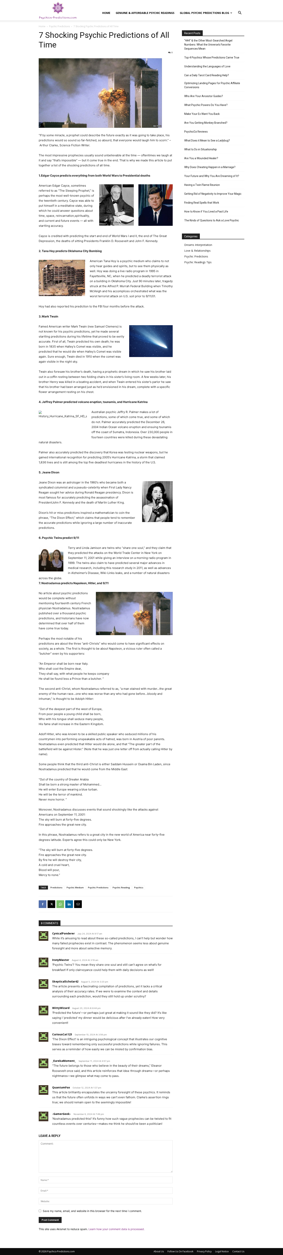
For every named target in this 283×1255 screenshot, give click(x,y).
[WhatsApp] (60, 904)
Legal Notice (222, 1251)
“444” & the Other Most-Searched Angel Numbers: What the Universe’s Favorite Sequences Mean (208, 44)
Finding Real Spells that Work (201, 202)
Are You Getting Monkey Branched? (205, 122)
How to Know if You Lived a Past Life (206, 211)
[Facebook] (42, 904)
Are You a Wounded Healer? (201, 158)
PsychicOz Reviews (196, 131)
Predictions (56, 887)
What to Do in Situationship (200, 149)
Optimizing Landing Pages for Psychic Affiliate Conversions (212, 85)
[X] (51, 904)
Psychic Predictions (59, 26)
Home (106, 13)
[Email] (78, 904)
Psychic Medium (75, 887)
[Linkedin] (69, 904)
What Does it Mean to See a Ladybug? (207, 140)
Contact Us (238, 1251)
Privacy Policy (204, 1251)
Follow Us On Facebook (180, 1251)
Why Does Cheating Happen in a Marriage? (209, 167)
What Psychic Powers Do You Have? (206, 105)
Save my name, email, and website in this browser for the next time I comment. (92, 1211)
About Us (159, 1251)
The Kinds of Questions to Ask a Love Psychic (211, 220)
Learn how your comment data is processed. (117, 1229)
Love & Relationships (197, 250)
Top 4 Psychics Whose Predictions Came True (211, 57)
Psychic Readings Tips (198, 262)
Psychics (138, 887)
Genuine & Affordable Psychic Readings (145, 13)
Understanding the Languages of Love (207, 66)
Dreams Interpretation (198, 245)
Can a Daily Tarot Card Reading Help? (206, 75)
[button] (239, 13)
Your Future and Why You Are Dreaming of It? (211, 176)
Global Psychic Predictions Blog (204, 13)
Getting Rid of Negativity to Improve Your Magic (212, 193)
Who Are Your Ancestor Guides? (203, 96)
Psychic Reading (121, 887)
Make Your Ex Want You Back (202, 113)
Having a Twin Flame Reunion (202, 184)
